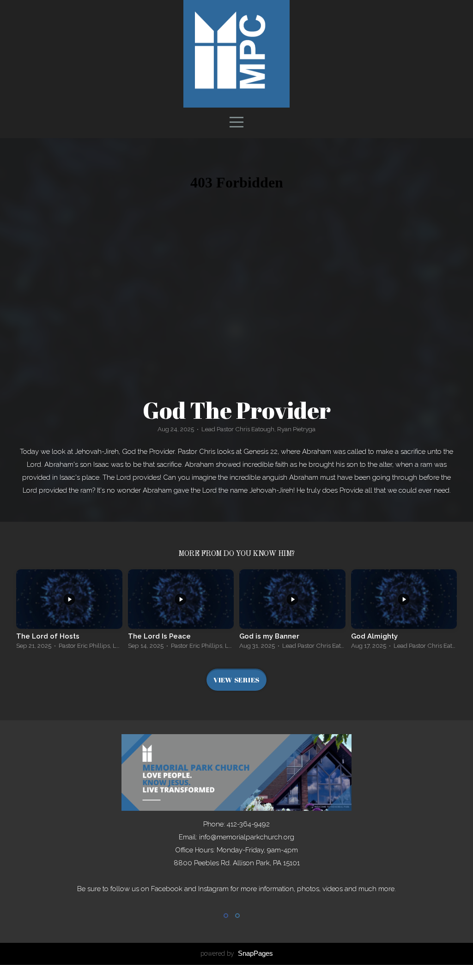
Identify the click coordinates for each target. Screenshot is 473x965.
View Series (236, 679)
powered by (236, 953)
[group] (69, 612)
